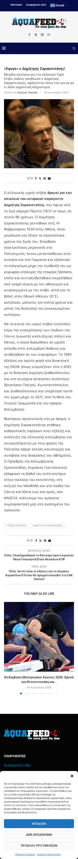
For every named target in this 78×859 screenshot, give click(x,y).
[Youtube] (48, 34)
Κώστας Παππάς (28, 92)
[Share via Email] (49, 178)
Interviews (16, 4)
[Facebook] (29, 34)
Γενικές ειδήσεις (16, 525)
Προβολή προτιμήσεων (39, 845)
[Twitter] (35, 34)
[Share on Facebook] (36, 178)
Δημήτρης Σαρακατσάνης (48, 525)
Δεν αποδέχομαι (39, 834)
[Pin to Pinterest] (44, 178)
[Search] (74, 48)
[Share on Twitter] (40, 178)
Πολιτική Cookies (25, 854)
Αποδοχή (39, 824)
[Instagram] (42, 34)
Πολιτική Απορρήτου (49, 854)
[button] (72, 776)
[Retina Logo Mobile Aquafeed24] (32, 734)
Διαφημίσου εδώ (36, 4)
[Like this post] (31, 178)
